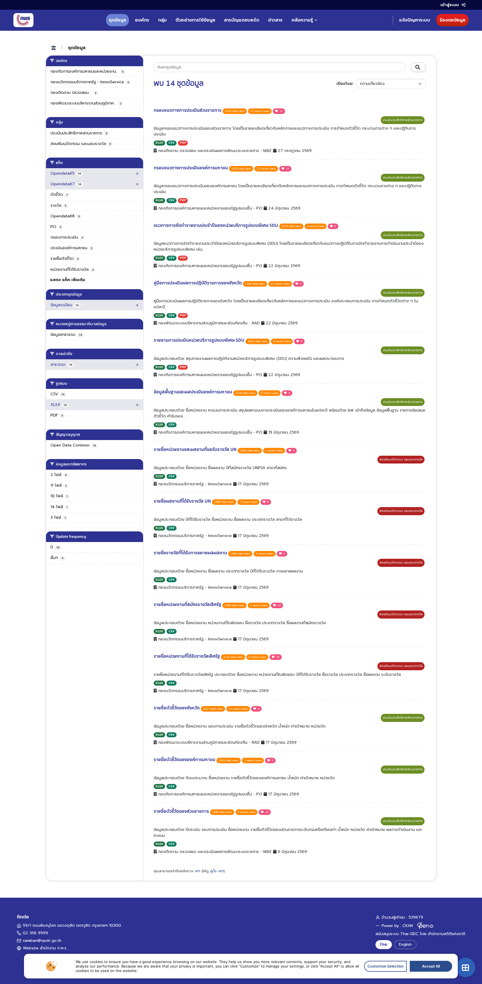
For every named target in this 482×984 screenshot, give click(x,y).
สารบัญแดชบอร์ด (241, 20)
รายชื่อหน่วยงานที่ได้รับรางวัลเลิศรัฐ (187, 656)
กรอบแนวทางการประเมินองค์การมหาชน (191, 168)
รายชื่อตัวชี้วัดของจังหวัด (177, 708)
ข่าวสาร (275, 20)
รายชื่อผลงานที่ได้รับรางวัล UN (183, 501)
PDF (183, 143)
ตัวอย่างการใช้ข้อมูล (195, 20)
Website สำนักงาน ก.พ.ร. (45, 948)
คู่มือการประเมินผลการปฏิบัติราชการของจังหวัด (198, 283)
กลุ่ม (162, 20)
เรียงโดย (344, 84)
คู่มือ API (217, 871)
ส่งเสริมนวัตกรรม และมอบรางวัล (401, 459)
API (197, 871)
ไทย (383, 944)
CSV (171, 143)
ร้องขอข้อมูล (452, 20)
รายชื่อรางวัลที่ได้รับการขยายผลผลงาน (191, 553)
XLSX (159, 143)
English (405, 944)
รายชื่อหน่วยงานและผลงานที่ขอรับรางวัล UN (196, 449)
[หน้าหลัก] (23, 20)
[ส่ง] (418, 67)
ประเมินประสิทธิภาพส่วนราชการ (403, 120)
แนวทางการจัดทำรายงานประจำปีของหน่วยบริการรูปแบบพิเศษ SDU (216, 225)
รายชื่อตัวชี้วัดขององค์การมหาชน (185, 759)
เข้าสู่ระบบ (449, 5)
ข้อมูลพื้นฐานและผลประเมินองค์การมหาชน (193, 392)
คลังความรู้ (302, 20)
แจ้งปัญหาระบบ (414, 20)
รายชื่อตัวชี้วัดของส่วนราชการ (182, 811)
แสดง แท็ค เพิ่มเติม (67, 280)
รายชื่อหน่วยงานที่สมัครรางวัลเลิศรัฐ (188, 604)
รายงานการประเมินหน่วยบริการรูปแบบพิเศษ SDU (199, 340)
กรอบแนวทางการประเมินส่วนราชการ (188, 110)
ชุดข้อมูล (117, 20)
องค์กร (142, 20)
